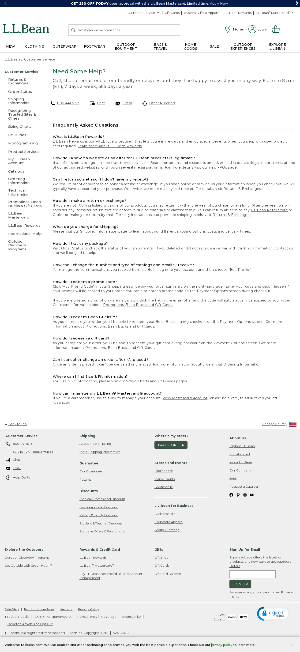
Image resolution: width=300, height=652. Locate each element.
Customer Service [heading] (22, 436)
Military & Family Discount (98, 515)
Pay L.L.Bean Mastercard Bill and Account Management (110, 576)
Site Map (12, 609)
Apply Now (219, 3)
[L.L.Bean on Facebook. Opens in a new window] (231, 494)
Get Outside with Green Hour (28, 565)
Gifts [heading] (158, 549)
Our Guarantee (90, 471)
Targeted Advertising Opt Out (30, 624)
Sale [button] (214, 46)
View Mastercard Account (185, 398)
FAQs (222, 167)
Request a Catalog (243, 486)
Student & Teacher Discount (100, 523)
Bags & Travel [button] (160, 46)
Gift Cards (172, 13)
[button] (273, 613)
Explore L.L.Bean (242, 446)
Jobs (232, 478)
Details (234, 566)
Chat (101, 103)
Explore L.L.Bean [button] (277, 46)
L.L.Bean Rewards (238, 13)
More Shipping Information (99, 452)
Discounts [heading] (88, 491)
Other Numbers (162, 103)
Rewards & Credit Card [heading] (99, 549)
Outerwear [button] (64, 46)
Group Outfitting (167, 530)
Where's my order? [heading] (171, 436)
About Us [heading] (237, 438)
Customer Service (141, 13)
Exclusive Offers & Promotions (102, 531)
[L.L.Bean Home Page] (27, 29)
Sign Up (240, 584)
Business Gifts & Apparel (202, 13)
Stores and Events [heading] (170, 463)
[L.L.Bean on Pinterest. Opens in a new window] (238, 494)
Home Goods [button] (190, 46)
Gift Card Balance (167, 574)
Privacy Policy (88, 609)
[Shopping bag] (278, 29)
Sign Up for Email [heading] (244, 549)
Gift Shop (161, 557)
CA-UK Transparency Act (52, 616)
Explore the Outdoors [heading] (23, 549)
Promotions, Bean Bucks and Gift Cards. (138, 305)
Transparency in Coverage (96, 616)
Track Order (171, 445)
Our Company (240, 470)
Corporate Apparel (168, 522)
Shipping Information (98, 231)
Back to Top (17, 424)
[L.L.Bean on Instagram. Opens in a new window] (245, 494)
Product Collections (39, 609)
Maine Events (164, 479)
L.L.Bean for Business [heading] (173, 506)
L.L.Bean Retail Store (269, 210)
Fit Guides (166, 381)
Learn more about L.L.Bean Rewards (110, 146)
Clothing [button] (34, 46)
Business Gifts (164, 514)
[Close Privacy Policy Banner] (292, 645)
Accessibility (131, 616)
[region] (150, 3)
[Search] (74, 30)
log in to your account (178, 270)
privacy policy (221, 644)
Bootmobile (163, 487)
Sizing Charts (137, 381)
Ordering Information (242, 364)
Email (127, 103)
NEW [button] (10, 46)
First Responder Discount (98, 507)
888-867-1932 (43, 452)
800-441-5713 (68, 103)
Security (66, 609)
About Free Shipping (95, 443)
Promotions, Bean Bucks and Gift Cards (119, 348)
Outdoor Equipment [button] (126, 46)
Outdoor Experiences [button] (242, 46)
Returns (85, 479)
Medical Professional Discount (102, 499)
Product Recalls (17, 616)
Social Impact (239, 454)
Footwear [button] (94, 46)
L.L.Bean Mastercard (96, 565)
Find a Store (163, 471)
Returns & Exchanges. (242, 189)
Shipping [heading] (87, 436)
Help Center (22, 477)
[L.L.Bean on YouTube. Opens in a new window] (252, 494)
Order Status (72, 248)
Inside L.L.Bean (240, 462)
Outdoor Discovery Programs (26, 557)
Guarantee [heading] (88, 463)
